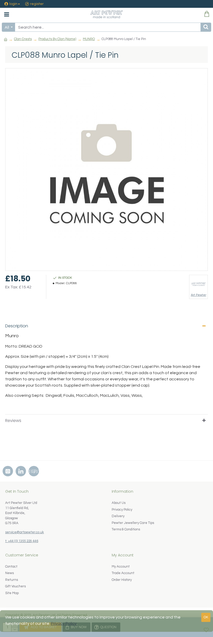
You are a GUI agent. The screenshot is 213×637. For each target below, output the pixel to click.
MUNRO (89, 39)
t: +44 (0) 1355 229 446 (21, 541)
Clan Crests (23, 39)
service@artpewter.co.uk (24, 532)
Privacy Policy (64, 623)
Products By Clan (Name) (57, 39)
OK (206, 617)
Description (16, 326)
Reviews (13, 421)
